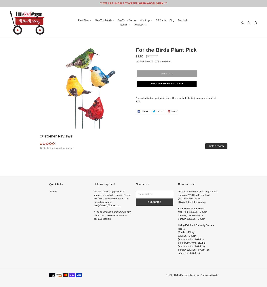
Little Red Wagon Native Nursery (186, 275)
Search (53, 191)
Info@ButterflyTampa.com (107, 205)
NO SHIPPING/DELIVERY (148, 61)
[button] (167, 83)
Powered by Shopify (209, 275)
